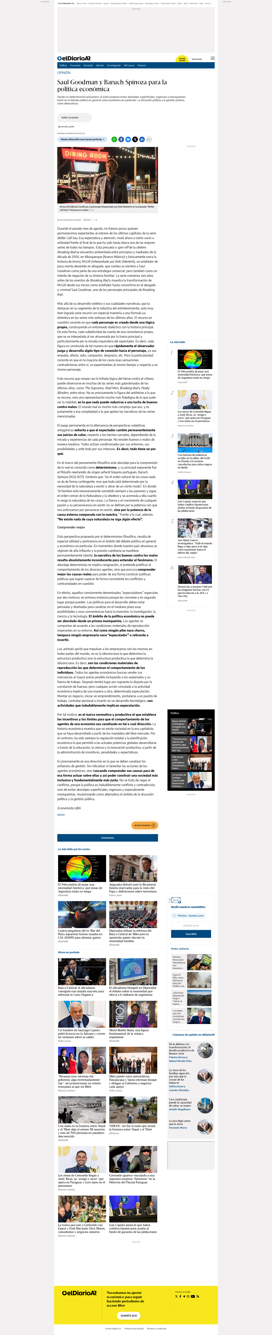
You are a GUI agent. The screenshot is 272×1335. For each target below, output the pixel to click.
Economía (75, 65)
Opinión (100, 65)
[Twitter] (135, 139)
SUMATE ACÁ (129, 1315)
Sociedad (88, 65)
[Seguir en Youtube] (193, 1296)
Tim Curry (208, 3)
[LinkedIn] (142, 139)
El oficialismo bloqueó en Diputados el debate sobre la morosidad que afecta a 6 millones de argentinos (132, 991)
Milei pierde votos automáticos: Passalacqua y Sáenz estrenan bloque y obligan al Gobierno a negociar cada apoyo (133, 1081)
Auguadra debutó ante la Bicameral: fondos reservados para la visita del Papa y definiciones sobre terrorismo (133, 888)
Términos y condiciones (157, 1328)
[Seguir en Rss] (198, 1296)
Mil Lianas (129, 65)
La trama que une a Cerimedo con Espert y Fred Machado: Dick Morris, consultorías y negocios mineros (81, 1228)
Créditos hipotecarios (136, 3)
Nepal (186, 3)
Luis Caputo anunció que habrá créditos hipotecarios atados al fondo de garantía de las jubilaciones (133, 1228)
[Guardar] (149, 139)
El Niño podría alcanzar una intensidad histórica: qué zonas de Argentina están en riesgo (80, 888)
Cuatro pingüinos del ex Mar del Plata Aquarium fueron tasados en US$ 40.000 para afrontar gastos (80, 934)
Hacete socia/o (182, 59)
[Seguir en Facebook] (180, 1296)
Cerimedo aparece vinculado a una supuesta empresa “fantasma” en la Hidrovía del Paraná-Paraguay (132, 1178)
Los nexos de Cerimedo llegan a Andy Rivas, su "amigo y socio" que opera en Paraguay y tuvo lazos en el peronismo (194, 416)
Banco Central (81, 3)
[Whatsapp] (114, 139)
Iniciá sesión (197, 59)
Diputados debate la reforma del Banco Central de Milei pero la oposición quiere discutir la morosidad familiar (130, 936)
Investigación (114, 65)
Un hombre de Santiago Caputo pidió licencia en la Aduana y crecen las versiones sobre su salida (81, 1033)
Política (63, 65)
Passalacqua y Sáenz (152, 3)
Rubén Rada (193, 3)
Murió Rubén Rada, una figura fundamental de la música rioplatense (129, 1033)
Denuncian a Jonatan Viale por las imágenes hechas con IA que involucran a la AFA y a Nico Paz (195, 591)
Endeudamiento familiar (118, 3)
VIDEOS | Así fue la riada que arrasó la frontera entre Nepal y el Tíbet (132, 1127)
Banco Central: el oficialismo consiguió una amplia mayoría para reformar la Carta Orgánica (81, 991)
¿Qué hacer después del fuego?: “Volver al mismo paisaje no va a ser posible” (179, 998)
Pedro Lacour (115, 895)
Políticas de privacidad (134, 1328)
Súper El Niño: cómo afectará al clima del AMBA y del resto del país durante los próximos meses (179, 980)
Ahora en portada (68, 952)
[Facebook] (121, 139)
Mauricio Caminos (66, 1090)
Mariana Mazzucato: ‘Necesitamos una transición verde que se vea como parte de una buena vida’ (179, 963)
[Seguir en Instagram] (188, 1296)
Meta (201, 3)
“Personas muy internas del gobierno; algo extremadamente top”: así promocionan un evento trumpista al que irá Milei (79, 1081)
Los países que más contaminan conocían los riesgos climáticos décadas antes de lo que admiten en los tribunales (179, 1016)
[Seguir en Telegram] (184, 1296)
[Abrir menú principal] (213, 58)
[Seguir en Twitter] (176, 1296)
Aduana (106, 3)
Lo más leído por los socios (74, 849)
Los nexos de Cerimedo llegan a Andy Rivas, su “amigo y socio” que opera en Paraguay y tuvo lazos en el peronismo (81, 1180)
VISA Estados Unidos (168, 3)
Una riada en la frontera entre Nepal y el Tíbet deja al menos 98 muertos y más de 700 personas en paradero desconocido (81, 1131)
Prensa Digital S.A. (113, 1328)
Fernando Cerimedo (95, 3)
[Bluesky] (128, 139)
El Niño (179, 3)
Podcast (142, 65)
